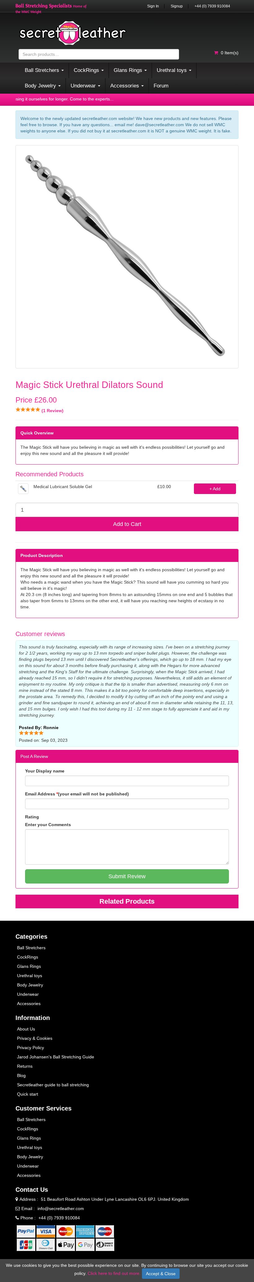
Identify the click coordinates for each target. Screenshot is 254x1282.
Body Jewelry (30, 984)
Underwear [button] (84, 86)
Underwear (28, 994)
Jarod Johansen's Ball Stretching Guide (55, 1056)
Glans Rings (29, 966)
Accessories (29, 1003)
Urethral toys (29, 975)
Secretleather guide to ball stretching (53, 1084)
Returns (25, 1066)
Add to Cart (127, 524)
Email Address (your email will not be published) (77, 793)
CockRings (27, 957)
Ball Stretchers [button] (43, 70)
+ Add (215, 488)
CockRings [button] (87, 70)
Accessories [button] (125, 86)
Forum (161, 86)
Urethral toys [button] (172, 70)
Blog (21, 1075)
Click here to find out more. (114, 1273)
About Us (26, 1028)
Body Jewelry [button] (41, 86)
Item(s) (230, 52)
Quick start (27, 1094)
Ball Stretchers (31, 947)
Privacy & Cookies (34, 1038)
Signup (177, 6)
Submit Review (127, 876)
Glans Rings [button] (129, 70)
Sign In (153, 6)
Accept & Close (161, 1273)
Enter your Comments (48, 824)
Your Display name (44, 770)
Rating (32, 816)
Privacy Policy (30, 1047)
